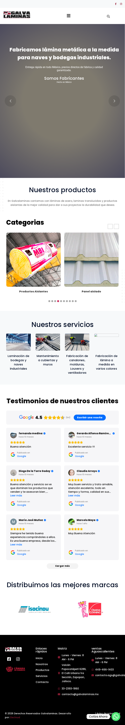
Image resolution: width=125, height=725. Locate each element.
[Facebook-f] (115, 4)
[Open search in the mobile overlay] (107, 14)
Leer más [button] (16, 495)
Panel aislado (33, 291)
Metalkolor (91, 291)
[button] (68, 15)
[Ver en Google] (13, 435)
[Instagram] (121, 4)
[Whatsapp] (115, 716)
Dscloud (15, 717)
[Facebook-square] (9, 659)
